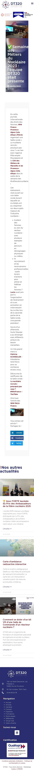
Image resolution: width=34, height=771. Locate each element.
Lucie (12, 292)
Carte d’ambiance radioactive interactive (14, 562)
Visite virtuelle (11, 723)
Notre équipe (10, 716)
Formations (10, 714)
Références (10, 718)
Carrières (9, 707)
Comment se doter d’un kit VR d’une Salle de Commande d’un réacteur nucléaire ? (17, 623)
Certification (10, 740)
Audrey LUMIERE (17, 769)
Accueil (8, 702)
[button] (17, 433)
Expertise (9, 712)
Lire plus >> (7, 529)
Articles (8, 705)
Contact (9, 709)
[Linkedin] (17, 732)
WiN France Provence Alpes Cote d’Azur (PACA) (16, 130)
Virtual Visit (10, 721)
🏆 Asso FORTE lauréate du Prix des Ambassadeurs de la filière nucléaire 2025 (17, 503)
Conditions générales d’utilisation (12, 761)
